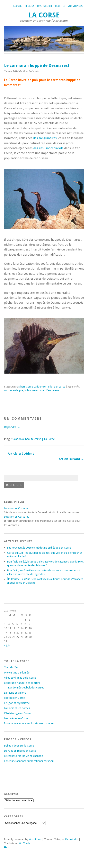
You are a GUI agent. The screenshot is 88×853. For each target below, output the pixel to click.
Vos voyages (75, 6)
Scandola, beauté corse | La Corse (33, 439)
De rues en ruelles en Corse (20, 750)
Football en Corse (14, 697)
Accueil (17, 6)
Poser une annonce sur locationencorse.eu (29, 723)
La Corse (44, 15)
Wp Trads (24, 843)
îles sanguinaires (45, 138)
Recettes (60, 6)
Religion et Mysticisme (17, 702)
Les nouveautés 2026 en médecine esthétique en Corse (39, 547)
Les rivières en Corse (16, 718)
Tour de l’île (11, 667)
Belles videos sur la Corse (19, 745)
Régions (29, 6)
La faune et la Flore (15, 692)
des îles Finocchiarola (48, 148)
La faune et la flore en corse (49, 386)
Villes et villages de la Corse (20, 677)
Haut (7, 847)
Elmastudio (71, 839)
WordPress (35, 839)
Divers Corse (44, 6)
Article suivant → (71, 459)
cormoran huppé (13, 390)
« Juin (7, 645)
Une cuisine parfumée (16, 672)
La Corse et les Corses (17, 708)
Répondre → (12, 427)
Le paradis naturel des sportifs (22, 682)
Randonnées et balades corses (26, 687)
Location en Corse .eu (16, 508)
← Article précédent (19, 453)
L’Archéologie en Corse (17, 713)
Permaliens (52, 390)
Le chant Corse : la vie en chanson (23, 755)
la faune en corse (34, 390)
